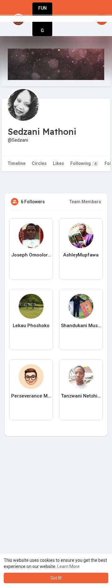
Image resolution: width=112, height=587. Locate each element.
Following (83, 163)
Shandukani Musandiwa (81, 325)
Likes (58, 163)
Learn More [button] (68, 566)
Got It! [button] (56, 577)
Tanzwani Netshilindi (81, 396)
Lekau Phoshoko (31, 325)
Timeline (17, 163)
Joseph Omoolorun (31, 255)
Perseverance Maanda (31, 396)
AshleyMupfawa (81, 255)
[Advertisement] (56, 517)
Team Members (85, 201)
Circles (39, 163)
